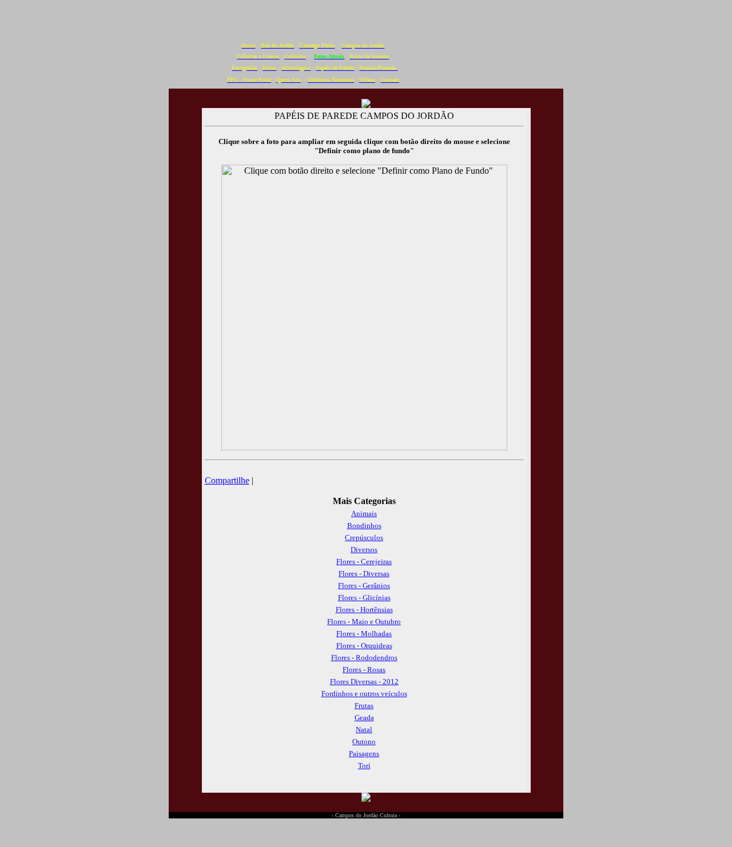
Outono (364, 741)
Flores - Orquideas (364, 645)
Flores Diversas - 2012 (364, 681)
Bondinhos (364, 525)
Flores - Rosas (364, 669)
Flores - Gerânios (364, 585)
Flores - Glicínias (364, 597)
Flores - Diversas (364, 573)
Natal (364, 729)
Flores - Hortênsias (364, 609)
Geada (364, 717)
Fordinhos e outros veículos (364, 693)
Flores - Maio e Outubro (364, 621)
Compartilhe (227, 480)
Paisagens (364, 753)
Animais (364, 513)
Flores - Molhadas (364, 633)
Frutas (364, 705)
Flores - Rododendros (364, 657)
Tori (364, 765)
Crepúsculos (364, 537)
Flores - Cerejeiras (364, 561)
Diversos (364, 549)
